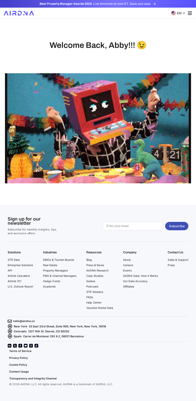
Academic (49, 286)
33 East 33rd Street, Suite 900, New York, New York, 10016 (67, 326)
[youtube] (26, 346)
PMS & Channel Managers (60, 275)
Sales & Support (178, 259)
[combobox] (179, 13)
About (127, 259)
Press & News (95, 265)
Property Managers (55, 270)
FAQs (89, 297)
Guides (90, 281)
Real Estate (50, 265)
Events (127, 270)
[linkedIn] (9, 346)
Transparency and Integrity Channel (33, 378)
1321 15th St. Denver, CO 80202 (48, 331)
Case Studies (94, 275)
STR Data (14, 259)
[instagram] (31, 346)
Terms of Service (20, 351)
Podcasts (92, 286)
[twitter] (15, 346)
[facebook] (20, 346)
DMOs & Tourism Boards (58, 259)
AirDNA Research (97, 270)
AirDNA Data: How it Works (140, 275)
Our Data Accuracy (135, 281)
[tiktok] (36, 346)
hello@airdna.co (24, 321)
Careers (128, 265)
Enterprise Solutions (20, 265)
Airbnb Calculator (19, 275)
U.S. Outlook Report (20, 286)
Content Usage (19, 371)
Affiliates (128, 286)
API (10, 270)
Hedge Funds (51, 281)
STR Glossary (94, 291)
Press (171, 265)
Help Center (94, 302)
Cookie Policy (18, 364)
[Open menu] (190, 13)
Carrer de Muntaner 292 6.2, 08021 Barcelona (53, 336)
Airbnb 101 (14, 281)
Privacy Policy (18, 357)
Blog (89, 259)
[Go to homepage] (19, 13)
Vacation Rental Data (99, 307)
